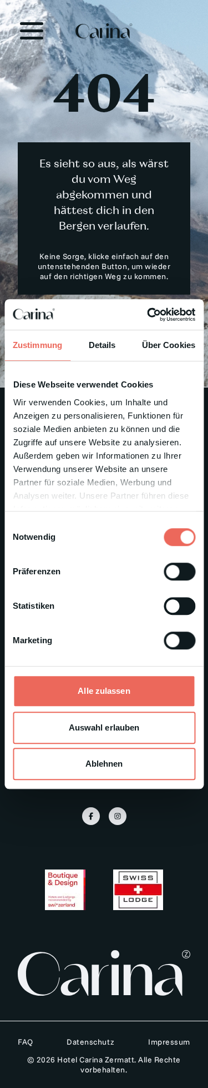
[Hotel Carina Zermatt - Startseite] (104, 30)
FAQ (25, 1042)
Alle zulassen (104, 690)
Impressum (169, 1042)
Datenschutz (91, 1042)
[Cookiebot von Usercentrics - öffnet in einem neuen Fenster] (148, 314)
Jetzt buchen (103, 1065)
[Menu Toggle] (31, 31)
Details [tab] (102, 345)
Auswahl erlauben (104, 727)
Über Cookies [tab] (168, 345)
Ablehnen (104, 763)
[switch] (179, 571)
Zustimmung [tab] (37, 345)
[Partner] (65, 890)
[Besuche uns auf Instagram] (117, 816)
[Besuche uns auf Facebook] (91, 816)
